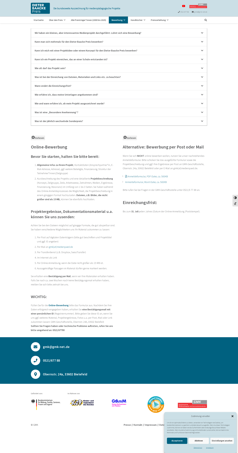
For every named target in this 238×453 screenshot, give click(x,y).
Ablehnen (199, 440)
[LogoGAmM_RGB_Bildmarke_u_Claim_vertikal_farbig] (119, 403)
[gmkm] (155, 404)
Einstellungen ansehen (222, 440)
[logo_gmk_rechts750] (198, 5)
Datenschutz (198, 448)
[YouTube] (183, 6)
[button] (232, 416)
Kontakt (138, 424)
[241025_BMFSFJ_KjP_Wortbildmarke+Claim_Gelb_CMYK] (82, 403)
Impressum (210, 448)
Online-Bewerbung (58, 305)
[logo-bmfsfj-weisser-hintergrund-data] (45, 404)
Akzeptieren (177, 440)
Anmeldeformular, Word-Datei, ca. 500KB (146, 182)
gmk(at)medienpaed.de (61, 246)
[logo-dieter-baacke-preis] (40, 8)
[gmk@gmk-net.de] (37, 347)
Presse (127, 424)
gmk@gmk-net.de (56, 347)
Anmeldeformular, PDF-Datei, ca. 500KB (148, 176)
